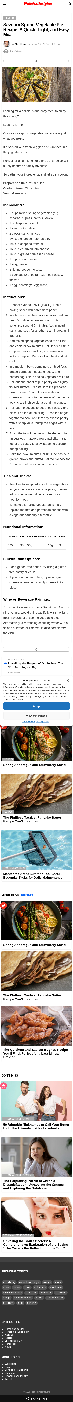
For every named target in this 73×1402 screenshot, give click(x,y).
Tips (59, 1282)
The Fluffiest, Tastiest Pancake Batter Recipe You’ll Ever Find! (32, 819)
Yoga (7, 1297)
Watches (32, 1292)
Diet (28, 1287)
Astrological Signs (30, 1282)
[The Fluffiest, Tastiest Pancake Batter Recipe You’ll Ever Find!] (36, 794)
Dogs (48, 1282)
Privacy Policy (42, 721)
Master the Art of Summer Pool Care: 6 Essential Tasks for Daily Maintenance (32, 875)
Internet (32, 1303)
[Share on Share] (36, 61)
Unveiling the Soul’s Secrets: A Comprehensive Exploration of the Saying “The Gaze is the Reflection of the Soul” (35, 1244)
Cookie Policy (28, 721)
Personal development (17, 1119)
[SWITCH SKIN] (70, 4)
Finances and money (16, 1375)
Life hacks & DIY (14, 1340)
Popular (3, 1085)
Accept (36, 706)
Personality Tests (13, 1292)
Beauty (8, 1366)
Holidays (9, 1303)
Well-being (10, 1363)
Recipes (8, 759)
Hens (40, 1297)
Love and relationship (16, 1369)
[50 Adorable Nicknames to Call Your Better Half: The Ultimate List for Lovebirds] (36, 1101)
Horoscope (11, 1343)
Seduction (57, 1287)
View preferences (36, 715)
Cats (7, 1287)
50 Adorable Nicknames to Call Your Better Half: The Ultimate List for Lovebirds (36, 1126)
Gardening (10, 1282)
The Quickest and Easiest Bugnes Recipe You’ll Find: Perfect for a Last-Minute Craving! (35, 1053)
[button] (68, 680)
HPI (21, 1303)
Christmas (41, 1287)
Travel (8, 1378)
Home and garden (14, 868)
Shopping (10, 1372)
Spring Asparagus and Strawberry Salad (34, 765)
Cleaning (62, 1292)
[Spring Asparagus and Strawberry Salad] (36, 741)
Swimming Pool (24, 1297)
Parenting (47, 1292)
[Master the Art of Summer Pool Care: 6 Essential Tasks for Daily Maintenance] (36, 850)
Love (17, 1287)
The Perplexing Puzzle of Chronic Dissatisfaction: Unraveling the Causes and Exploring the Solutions (33, 1184)
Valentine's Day (56, 1297)
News (8, 1346)
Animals (9, 1334)
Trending (3, 726)
